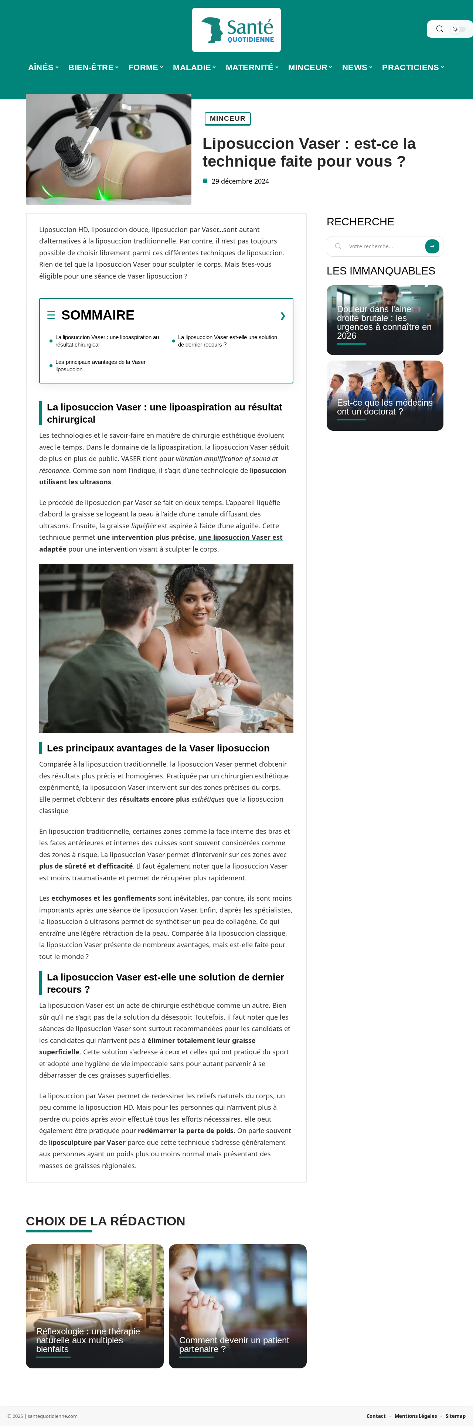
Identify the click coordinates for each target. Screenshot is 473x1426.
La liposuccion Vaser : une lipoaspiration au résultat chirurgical (107, 341)
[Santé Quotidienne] (236, 30)
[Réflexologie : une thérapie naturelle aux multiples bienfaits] (95, 1306)
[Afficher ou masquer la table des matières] (210, 315)
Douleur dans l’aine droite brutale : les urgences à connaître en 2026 (384, 322)
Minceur (228, 118)
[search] (439, 29)
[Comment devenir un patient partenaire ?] (238, 1306)
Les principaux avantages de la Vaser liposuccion (100, 365)
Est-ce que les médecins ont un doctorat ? (385, 407)
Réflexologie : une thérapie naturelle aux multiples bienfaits (88, 1340)
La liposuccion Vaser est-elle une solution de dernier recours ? (227, 341)
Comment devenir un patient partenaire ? (234, 1344)
